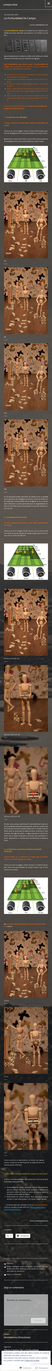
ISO (43, 1267)
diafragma (15, 1267)
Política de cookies (32, 1360)
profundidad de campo (35, 1269)
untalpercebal (10, 4)
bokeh (9, 1267)
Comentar (38, 1320)
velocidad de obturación (16, 1271)
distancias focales (26, 1267)
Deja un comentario (14, 1274)
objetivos (23, 1269)
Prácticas (10, 1263)
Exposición (37, 1267)
